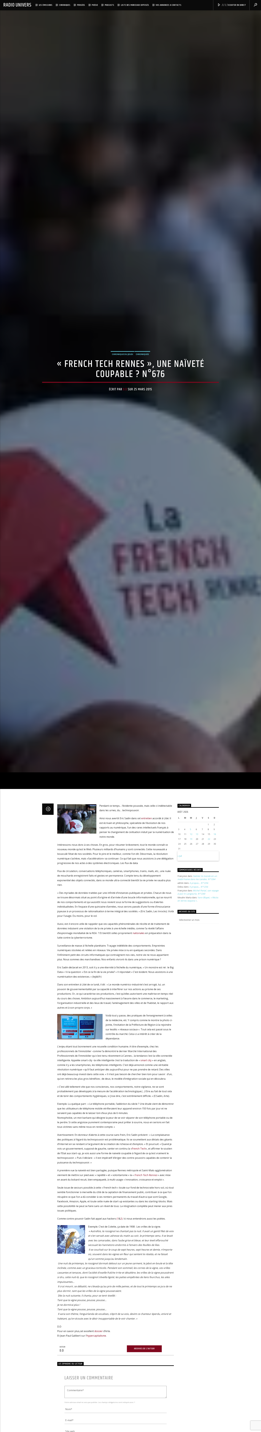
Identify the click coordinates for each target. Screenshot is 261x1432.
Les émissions (45, 5)
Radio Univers (17, 5)
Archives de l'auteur (144, 1354)
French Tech (139, 1154)
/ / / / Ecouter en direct (233, 5)
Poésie (95, 5)
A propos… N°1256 (198, 888)
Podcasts (109, 5)
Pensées (81, 5)
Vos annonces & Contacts (168, 5)
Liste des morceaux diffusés (135, 5)
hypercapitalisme (96, 1341)
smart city (145, 1066)
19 (191, 845)
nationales (139, 939)
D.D (125, 392)
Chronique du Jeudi (122, 357)
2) (121, 1224)
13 (197, 840)
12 (191, 840)
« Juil (179, 862)
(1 (118, 1224)
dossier (98, 1337)
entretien (146, 824)
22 (209, 845)
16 (215, 840)
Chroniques (64, 5)
